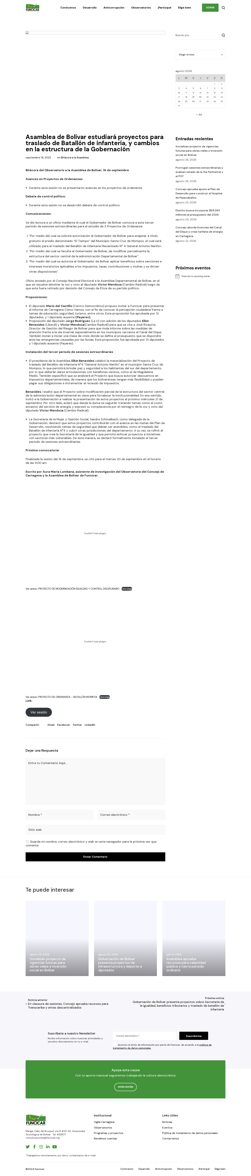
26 (193, 101)
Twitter (77, 725)
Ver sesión (39, 712)
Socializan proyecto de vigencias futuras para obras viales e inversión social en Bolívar (199, 151)
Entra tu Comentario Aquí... (47, 763)
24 (179, 101)
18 (186, 97)
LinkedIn (90, 725)
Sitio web (35, 830)
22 (214, 97)
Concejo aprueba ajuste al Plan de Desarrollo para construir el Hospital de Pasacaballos (199, 193)
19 (193, 97)
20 (200, 97)
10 (179, 93)
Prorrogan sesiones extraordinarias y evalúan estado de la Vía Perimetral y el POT (199, 172)
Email (51, 725)
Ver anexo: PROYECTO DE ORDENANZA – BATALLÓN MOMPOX (61, 697)
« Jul (199, 114)
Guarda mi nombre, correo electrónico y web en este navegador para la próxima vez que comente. (91, 843)
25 (186, 101)
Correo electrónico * (115, 815)
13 (200, 93)
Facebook (63, 725)
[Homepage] (36, 1120)
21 (207, 97)
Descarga (126, 588)
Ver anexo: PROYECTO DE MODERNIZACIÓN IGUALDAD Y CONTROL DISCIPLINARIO (73, 588)
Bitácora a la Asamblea (75, 157)
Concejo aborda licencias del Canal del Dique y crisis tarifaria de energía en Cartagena (199, 232)
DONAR (210, 7)
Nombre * (35, 815)
